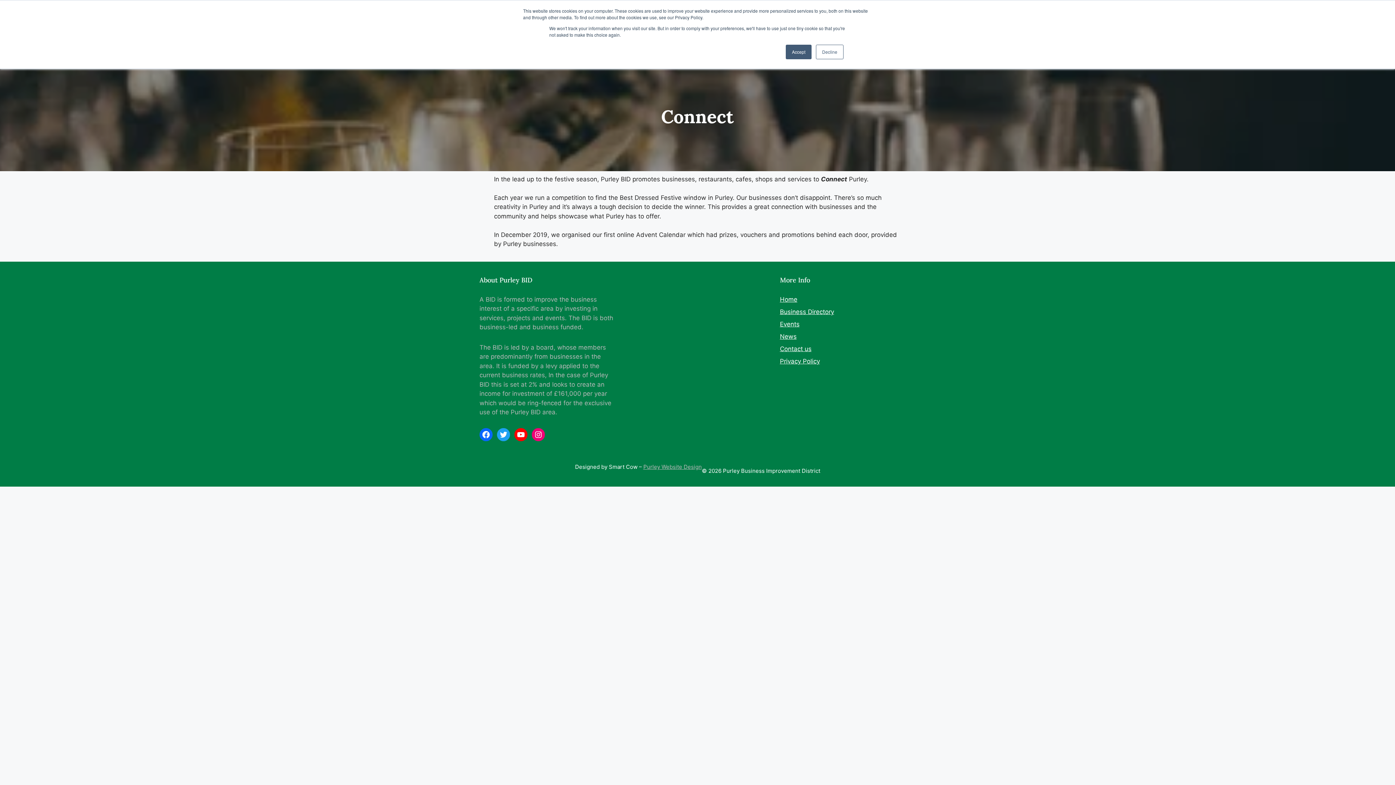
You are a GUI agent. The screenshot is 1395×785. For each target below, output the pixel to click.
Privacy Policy (800, 361)
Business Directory (807, 311)
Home (788, 299)
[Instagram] (538, 434)
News (788, 336)
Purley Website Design (672, 466)
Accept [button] (798, 52)
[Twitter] (503, 434)
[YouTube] (520, 434)
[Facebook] (486, 434)
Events (790, 324)
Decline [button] (829, 52)
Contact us (796, 349)
